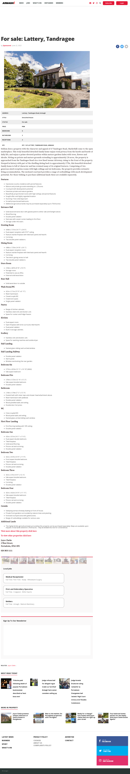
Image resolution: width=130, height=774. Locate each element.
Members (59, 3)
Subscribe (108, 3)
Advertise (69, 737)
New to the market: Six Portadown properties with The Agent (53, 715)
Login (122, 3)
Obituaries (48, 3)
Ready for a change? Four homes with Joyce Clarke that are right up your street (86, 716)
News (21, 3)
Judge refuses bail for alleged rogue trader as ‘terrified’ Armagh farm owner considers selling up (49, 686)
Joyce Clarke (11, 665)
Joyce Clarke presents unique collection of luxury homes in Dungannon (21, 716)
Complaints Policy (42, 745)
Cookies (37, 740)
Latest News (8, 737)
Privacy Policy (40, 737)
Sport (5, 744)
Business (6, 740)
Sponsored (7, 45)
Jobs (28, 3)
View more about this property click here (19, 531)
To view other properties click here (16, 536)
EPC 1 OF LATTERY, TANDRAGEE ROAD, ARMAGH (38, 145)
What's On (7, 748)
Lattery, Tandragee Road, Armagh (34, 113)
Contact (69, 740)
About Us (37, 743)
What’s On (37, 3)
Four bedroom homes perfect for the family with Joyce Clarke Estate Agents (119, 716)
